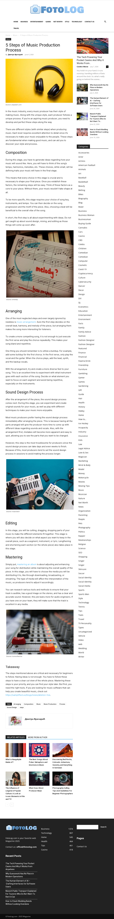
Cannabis (82, 227)
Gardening (83, 386)
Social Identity (84, 577)
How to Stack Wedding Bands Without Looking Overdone (99, 132)
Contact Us (89, 22)
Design (81, 294)
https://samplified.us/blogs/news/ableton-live (28, 695)
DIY (79, 298)
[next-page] (11, 804)
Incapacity (83, 427)
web (80, 644)
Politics (81, 531)
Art (79, 173)
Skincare (82, 569)
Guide (81, 394)
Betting (81, 190)
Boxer (81, 206)
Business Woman (86, 215)
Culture (81, 277)
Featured (82, 348)
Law (80, 444)
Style (67, 22)
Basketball (83, 181)
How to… (82, 419)
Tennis (81, 606)
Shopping (82, 556)
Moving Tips (84, 486)
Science (82, 548)
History (81, 406)
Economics (83, 306)
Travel (16, 28)
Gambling (82, 373)
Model (81, 469)
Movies (81, 481)
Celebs (81, 244)
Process (62, 704)
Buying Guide (84, 223)
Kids (80, 440)
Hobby (81, 411)
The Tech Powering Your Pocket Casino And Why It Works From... (90, 60)
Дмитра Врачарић (15, 54)
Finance (82, 352)
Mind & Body (84, 465)
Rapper (81, 536)
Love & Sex (83, 452)
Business (24, 22)
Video (81, 640)
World (81, 652)
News (81, 506)
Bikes (80, 194)
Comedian (83, 252)
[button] (105, 21)
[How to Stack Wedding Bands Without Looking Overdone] (82, 132)
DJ (79, 302)
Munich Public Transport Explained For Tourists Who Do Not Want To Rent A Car (21, 894)
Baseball (82, 177)
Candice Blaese (82, 67)
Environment (84, 319)
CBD (80, 240)
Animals (82, 169)
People (81, 519)
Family (81, 327)
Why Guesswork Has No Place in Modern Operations (99, 87)
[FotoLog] (57, 9)
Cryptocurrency (85, 273)
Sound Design (12, 707)
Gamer (81, 377)
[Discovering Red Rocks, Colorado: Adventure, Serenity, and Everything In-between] (62, 750)
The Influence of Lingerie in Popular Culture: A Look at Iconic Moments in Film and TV (15, 793)
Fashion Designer (86, 340)
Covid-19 (82, 269)
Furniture (82, 369)
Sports (81, 590)
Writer (81, 656)
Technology (77, 22)
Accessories (83, 152)
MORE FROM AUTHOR (37, 737)
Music (15, 35)
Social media (84, 586)
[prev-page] (7, 804)
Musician (82, 494)
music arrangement (26, 322)
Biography (83, 198)
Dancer (81, 286)
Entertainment (36, 22)
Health (81, 402)
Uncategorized (85, 631)
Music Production (50, 704)
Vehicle (81, 636)
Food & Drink (84, 361)
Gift (80, 390)
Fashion (82, 336)
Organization (84, 511)
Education (83, 311)
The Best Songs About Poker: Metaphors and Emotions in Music (38, 762)
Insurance (83, 436)
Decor (81, 290)
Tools (80, 615)
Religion (82, 544)
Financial (82, 356)
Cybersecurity (84, 281)
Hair (80, 398)
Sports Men (83, 594)
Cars (80, 231)
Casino (81, 236)
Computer (83, 261)
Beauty (81, 186)
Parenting (82, 515)
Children (82, 248)
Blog (80, 202)
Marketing (83, 461)
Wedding (82, 648)
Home (15, 22)
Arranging (17, 704)
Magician (82, 456)
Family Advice (84, 331)
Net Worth (57, 22)
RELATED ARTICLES (16, 737)
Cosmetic (82, 265)
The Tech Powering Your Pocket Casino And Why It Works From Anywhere (20, 866)
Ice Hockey (83, 423)
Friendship (83, 365)
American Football (86, 165)
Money (81, 473)
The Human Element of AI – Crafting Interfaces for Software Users (20, 884)
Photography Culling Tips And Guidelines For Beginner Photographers (62, 791)
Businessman (84, 219)
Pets (80, 523)
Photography (84, 527)
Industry (82, 431)
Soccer (81, 573)
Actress (81, 161)
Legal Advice (84, 448)
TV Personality (84, 623)
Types (81, 627)
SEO (80, 552)
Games (48, 22)
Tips (80, 611)
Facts (80, 323)
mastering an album (26, 564)
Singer (81, 561)
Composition (28, 704)
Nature (81, 498)
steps (22, 707)
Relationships (84, 540)
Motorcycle (83, 477)
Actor (80, 157)
